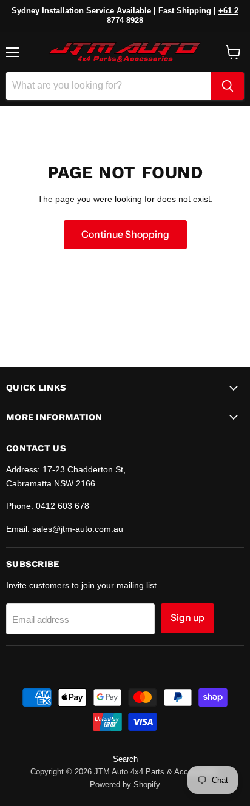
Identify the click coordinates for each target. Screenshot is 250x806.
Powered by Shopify (125, 784)
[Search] (227, 86)
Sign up (187, 617)
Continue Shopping (125, 234)
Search (125, 759)
